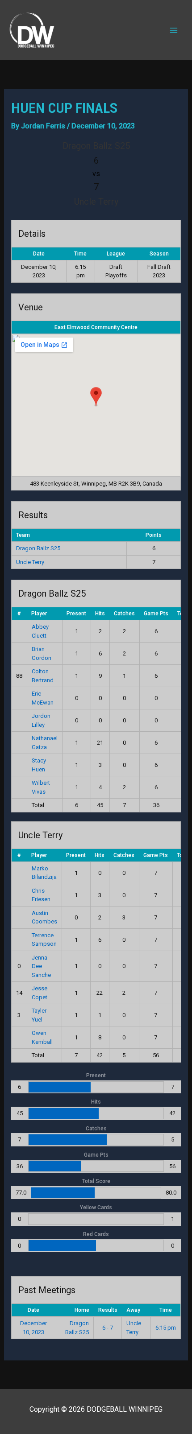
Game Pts (156, 613)
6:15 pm (165, 1327)
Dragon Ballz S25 (38, 548)
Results (107, 1310)
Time (165, 1310)
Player (39, 613)
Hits (100, 613)
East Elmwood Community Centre (96, 327)
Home (82, 1310)
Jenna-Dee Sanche (41, 966)
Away (133, 1310)
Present (76, 613)
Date (33, 1310)
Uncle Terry (30, 562)
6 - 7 (107, 1327)
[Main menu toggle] (173, 30)
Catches (124, 613)
